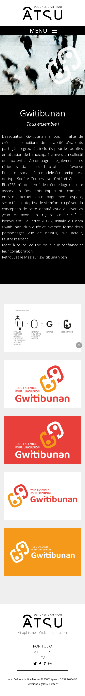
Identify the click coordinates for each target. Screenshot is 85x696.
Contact (53, 684)
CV (43, 657)
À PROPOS (42, 652)
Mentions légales (37, 684)
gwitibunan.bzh (53, 257)
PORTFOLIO (42, 646)
